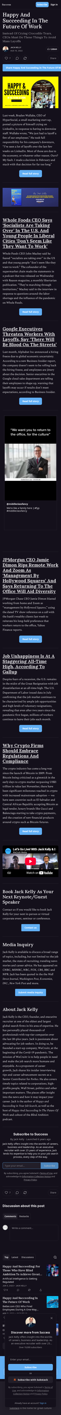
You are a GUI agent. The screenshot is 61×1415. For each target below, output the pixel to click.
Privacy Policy (40, 1393)
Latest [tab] (15, 1257)
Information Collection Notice (36, 1176)
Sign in (54, 4)
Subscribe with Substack (33, 1379)
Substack (14, 1408)
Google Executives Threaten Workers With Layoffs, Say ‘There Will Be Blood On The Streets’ (30, 336)
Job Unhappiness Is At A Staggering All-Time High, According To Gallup (29, 664)
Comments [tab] (10, 1216)
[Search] (55, 1257)
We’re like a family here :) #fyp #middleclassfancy (23, 509)
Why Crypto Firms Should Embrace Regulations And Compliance (23, 753)
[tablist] (17, 1216)
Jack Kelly (15, 47)
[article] (30, 1278)
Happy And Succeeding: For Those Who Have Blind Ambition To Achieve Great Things (21, 1270)
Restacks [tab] (24, 1216)
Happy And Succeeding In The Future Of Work (20, 1300)
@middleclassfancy (17, 503)
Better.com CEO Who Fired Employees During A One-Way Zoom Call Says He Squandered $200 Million (20, 1308)
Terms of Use (46, 1173)
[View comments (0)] (17, 58)
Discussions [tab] (27, 1257)
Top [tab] (6, 1257)
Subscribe (42, 4)
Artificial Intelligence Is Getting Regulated (20, 1280)
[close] (51, 1318)
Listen (54, 49)
